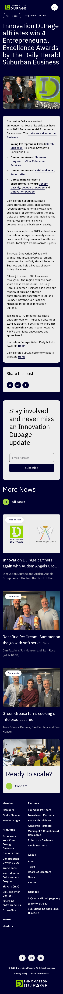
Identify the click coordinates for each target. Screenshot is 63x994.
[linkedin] (18, 385)
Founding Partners (39, 810)
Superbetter (18, 174)
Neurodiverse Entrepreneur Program (11, 877)
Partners (33, 803)
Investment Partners (41, 815)
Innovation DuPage (22, 191)
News (31, 877)
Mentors (8, 926)
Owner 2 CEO (11, 853)
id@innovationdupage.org (44, 898)
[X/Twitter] (10, 385)
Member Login (11, 820)
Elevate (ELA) (11, 886)
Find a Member (12, 815)
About (32, 854)
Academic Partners (40, 825)
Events (32, 882)
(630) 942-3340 (37, 903)
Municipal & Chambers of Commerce (43, 833)
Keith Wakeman (44, 170)
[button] (54, 7)
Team (31, 866)
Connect (33, 891)
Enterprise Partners (40, 840)
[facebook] (25, 385)
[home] (15, 7)
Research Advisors (39, 820)
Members (8, 810)
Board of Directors (39, 872)
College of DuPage (33, 187)
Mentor (7, 919)
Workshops (10, 868)
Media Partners (37, 845)
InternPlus (9, 910)
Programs (9, 829)
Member (8, 803)
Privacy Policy (20, 973)
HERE (21, 356)
